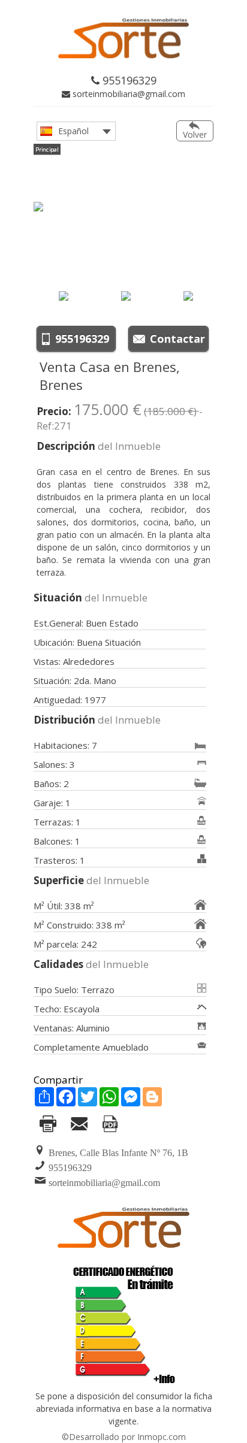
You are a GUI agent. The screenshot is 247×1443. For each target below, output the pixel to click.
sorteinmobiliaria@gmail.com (127, 93)
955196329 (128, 80)
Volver (195, 134)
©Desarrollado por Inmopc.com (124, 1436)
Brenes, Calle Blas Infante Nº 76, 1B (118, 1153)
